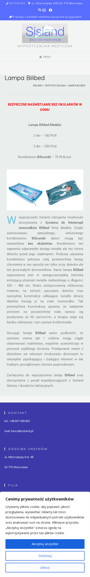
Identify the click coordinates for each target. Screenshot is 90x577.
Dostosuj (45, 556)
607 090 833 (17, 3)
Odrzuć (45, 567)
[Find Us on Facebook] (50, 10)
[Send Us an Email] (44, 10)
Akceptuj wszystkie (45, 544)
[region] (45, 534)
